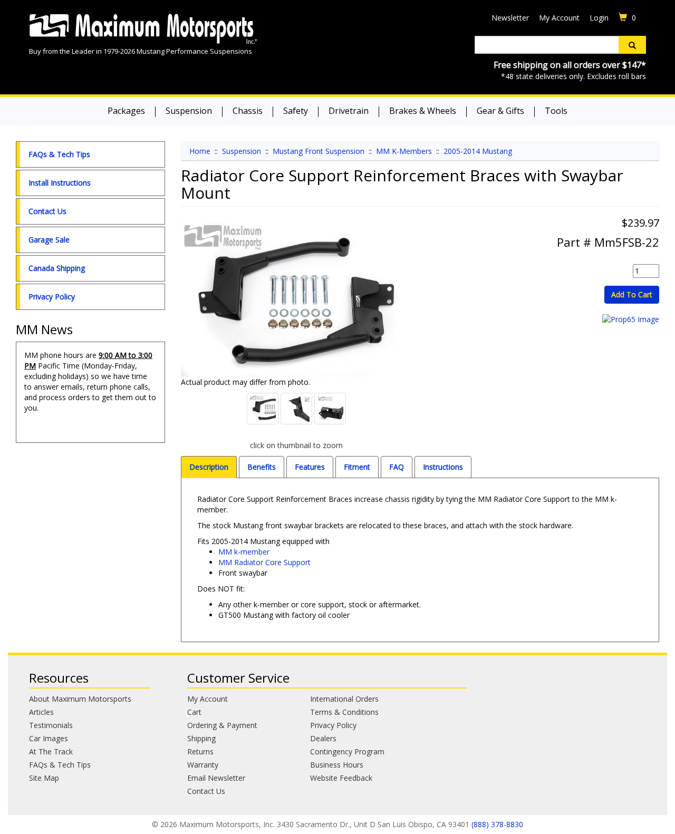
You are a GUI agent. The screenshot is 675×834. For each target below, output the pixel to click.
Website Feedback (341, 778)
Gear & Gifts (500, 111)
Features (310, 467)
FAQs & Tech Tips (59, 154)
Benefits (261, 467)
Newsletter (510, 18)
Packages (126, 111)
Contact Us (47, 211)
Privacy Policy (51, 297)
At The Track (51, 751)
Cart (194, 712)
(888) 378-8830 (497, 824)
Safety (295, 111)
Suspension (189, 111)
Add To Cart (631, 294)
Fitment (357, 467)
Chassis (248, 111)
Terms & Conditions (344, 712)
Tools (556, 111)
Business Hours (336, 765)
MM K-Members (404, 151)
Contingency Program (347, 751)
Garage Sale (49, 240)
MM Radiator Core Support (264, 562)
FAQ (396, 467)
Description (208, 467)
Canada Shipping (56, 268)
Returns (200, 751)
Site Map (44, 778)
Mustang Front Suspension (318, 151)
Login (599, 18)
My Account (559, 18)
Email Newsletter (216, 778)
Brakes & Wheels (422, 111)
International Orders (344, 699)
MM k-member (243, 552)
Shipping (201, 738)
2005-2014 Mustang (477, 151)
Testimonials (51, 725)
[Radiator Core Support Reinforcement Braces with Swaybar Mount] (296, 299)
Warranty (202, 765)
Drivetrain (349, 111)
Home (199, 151)
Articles (41, 712)
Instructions (443, 467)
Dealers (323, 738)
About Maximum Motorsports (80, 699)
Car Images (48, 738)
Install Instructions (59, 183)
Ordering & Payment (222, 725)
